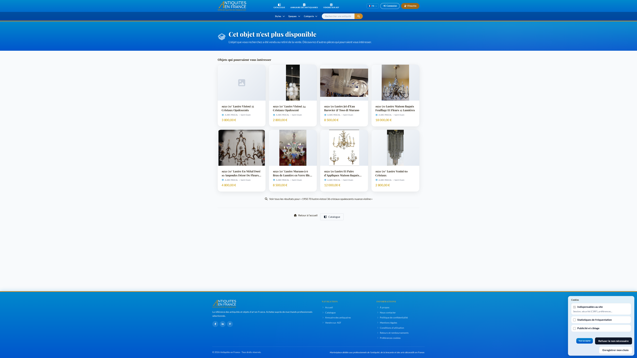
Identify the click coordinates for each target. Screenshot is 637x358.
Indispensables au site (590, 306)
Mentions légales (388, 322)
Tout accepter (584, 340)
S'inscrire (411, 5)
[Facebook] (215, 324)
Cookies (575, 299)
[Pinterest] (230, 324)
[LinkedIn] (223, 324)
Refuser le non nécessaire (613, 340)
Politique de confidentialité (394, 317)
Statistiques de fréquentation (594, 319)
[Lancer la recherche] (358, 16)
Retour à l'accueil (308, 215)
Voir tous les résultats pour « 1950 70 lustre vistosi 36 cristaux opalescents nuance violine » (320, 198)
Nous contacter (388, 312)
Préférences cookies (390, 337)
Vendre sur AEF (333, 322)
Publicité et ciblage (588, 328)
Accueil (329, 307)
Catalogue (334, 216)
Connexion (392, 5)
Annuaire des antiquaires (338, 317)
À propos (384, 307)
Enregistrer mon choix (615, 350)
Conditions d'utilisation (392, 327)
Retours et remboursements (394, 332)
